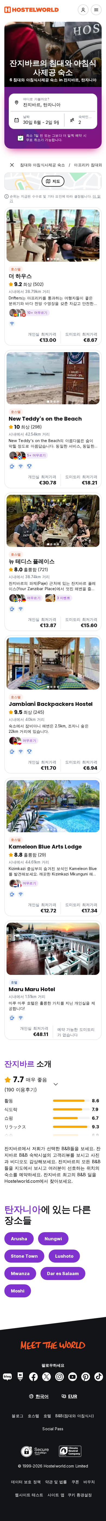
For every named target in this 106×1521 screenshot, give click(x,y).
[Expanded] (11, 164)
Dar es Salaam (63, 1273)
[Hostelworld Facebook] (33, 1376)
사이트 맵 (56, 1494)
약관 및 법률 (56, 1481)
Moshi (17, 1291)
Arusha (19, 1238)
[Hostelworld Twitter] (46, 1376)
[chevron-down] (55, 1084)
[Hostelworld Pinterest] (85, 1376)
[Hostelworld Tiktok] (98, 1376)
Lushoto (64, 1256)
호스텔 (16, 269)
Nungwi (53, 1238)
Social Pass (52, 1428)
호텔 (14, 982)
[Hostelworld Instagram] (59, 1376)
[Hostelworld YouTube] (72, 1376)
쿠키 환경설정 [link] (80, 1494)
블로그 (17, 1415)
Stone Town (24, 1256)
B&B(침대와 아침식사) (74, 1415)
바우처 (89, 1481)
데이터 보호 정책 (26, 1481)
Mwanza (20, 1273)
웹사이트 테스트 (29, 1494)
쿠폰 (75, 1481)
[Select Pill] (83, 9)
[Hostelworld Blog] (7, 1376)
